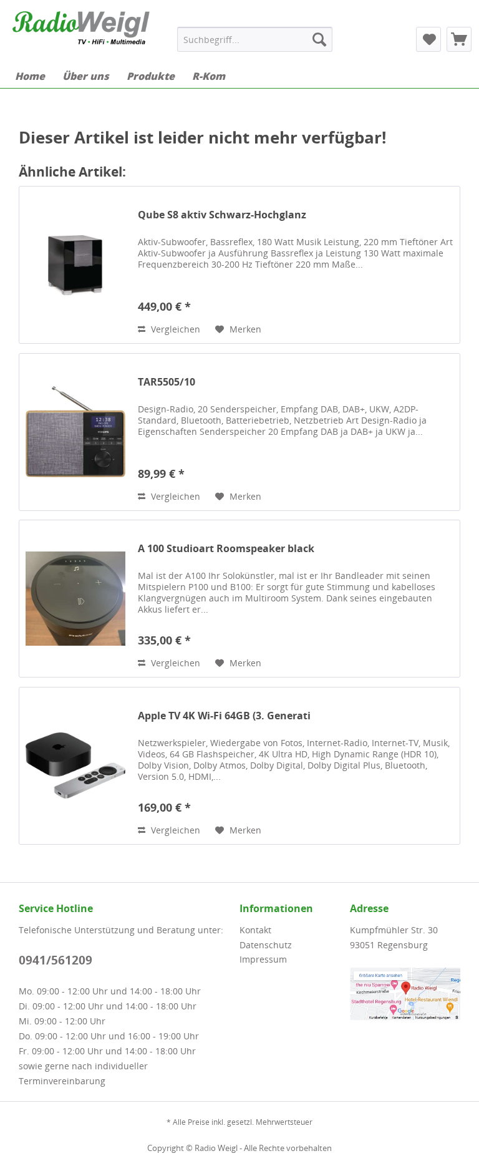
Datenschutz (266, 945)
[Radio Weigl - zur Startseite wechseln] (81, 33)
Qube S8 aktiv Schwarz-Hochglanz (222, 214)
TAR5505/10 (166, 382)
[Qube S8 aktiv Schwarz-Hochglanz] (75, 265)
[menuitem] (255, 39)
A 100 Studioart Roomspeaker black (226, 548)
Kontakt (255, 930)
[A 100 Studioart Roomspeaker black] (75, 599)
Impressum (263, 959)
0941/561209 (55, 960)
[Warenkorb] (459, 39)
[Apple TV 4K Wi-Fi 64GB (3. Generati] (75, 766)
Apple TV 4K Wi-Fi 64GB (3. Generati (224, 715)
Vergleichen (174, 329)
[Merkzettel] (428, 39)
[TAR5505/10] (75, 432)
